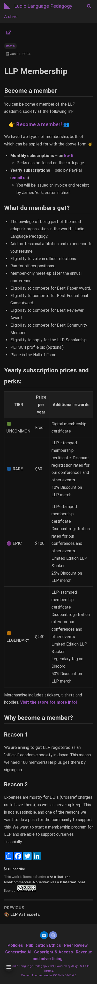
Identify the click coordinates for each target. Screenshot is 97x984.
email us (20, 177)
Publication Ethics (43, 945)
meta (10, 46)
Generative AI (18, 952)
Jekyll (75, 966)
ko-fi (68, 155)
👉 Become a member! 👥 (38, 124)
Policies (15, 945)
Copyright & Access (53, 952)
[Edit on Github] (8, 32)
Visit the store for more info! (48, 702)
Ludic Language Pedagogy (43, 6)
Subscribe (16, 869)
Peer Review (76, 945)
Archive (11, 16)
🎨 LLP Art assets (22, 914)
